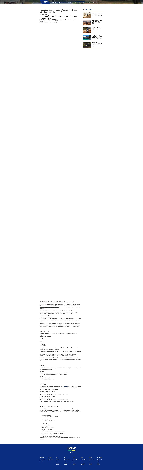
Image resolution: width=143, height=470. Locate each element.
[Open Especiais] (56, 2)
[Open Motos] (90, 2)
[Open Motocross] (85, 2)
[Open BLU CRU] (62, 2)
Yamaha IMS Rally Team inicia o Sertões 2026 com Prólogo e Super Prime (97, 28)
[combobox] (98, 2)
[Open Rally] (77, 2)
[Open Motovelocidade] (72, 2)
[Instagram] (72, 453)
